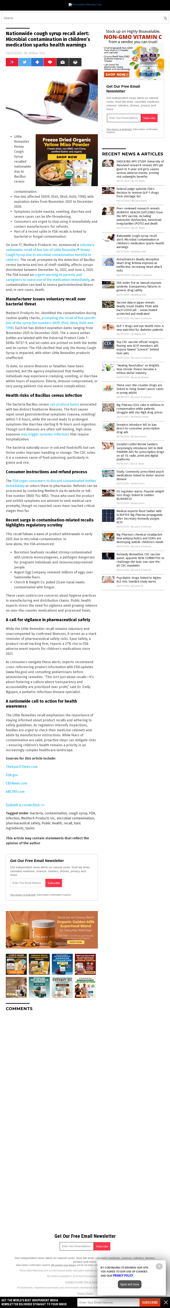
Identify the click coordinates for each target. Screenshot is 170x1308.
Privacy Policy (85, 1293)
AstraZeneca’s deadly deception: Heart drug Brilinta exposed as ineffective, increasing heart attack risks (139, 265)
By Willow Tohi (138, 251)
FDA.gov (12, 775)
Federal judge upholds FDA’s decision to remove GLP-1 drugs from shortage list (138, 192)
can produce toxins (64, 404)
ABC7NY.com (15, 792)
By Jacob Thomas (140, 377)
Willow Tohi (37, 53)
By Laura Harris (139, 200)
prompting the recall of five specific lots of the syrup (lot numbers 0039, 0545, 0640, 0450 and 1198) (51, 323)
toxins (30, 828)
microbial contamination (75, 818)
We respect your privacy (63, 1265)
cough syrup (78, 813)
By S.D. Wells (138, 181)
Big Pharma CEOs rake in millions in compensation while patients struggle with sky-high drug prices (140, 408)
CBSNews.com (16, 783)
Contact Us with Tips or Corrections (85, 1282)
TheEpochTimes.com (22, 767)
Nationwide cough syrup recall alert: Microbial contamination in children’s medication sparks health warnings (140, 241)
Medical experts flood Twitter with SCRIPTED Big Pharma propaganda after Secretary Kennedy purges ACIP (139, 516)
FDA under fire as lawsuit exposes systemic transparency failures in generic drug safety (139, 286)
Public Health (52, 823)
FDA (92, 813)
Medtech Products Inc (38, 818)
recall (68, 823)
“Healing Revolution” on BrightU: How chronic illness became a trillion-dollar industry (138, 369)
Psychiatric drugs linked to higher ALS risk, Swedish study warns (139, 579)
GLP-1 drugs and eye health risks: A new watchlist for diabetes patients (140, 328)
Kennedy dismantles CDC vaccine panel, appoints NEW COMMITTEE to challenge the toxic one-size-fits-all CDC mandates (140, 560)
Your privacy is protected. (23, 895)
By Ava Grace (138, 483)
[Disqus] (52, 1066)
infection (12, 818)
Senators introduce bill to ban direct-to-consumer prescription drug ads (138, 428)
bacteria (36, 813)
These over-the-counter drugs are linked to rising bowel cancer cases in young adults (140, 389)
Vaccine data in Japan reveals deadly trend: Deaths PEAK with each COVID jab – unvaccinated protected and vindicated (137, 308)
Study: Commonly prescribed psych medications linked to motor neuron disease (140, 475)
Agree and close (129, 1284)
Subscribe (150, 1302)
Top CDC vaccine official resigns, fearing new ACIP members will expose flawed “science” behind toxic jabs (138, 347)
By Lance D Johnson (142, 275)
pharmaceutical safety (23, 823)
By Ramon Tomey (139, 417)
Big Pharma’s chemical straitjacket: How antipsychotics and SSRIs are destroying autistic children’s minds (140, 538)
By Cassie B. (137, 586)
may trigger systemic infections (45, 434)
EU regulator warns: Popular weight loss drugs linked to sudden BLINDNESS (140, 495)
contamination (56, 813)
